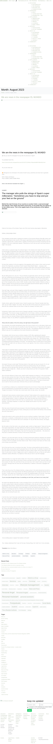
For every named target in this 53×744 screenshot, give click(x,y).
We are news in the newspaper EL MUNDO (21, 97)
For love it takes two (5, 569)
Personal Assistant (10, 597)
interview (5, 585)
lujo (42, 585)
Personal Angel (8, 592)
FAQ (2, 641)
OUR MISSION (35, 32)
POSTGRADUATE (36, 4)
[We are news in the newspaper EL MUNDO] (26, 124)
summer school (28, 606)
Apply (2, 622)
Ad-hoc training (4, 618)
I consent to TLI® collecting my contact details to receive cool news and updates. (40, 707)
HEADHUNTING (36, 27)
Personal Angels (22, 592)
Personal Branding (5, 603)
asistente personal (43, 578)
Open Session (4, 673)
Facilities (3, 639)
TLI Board (3, 692)
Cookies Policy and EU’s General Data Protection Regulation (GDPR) (15, 633)
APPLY (34, 12)
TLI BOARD (35, 37)
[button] (39, 44)
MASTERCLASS (36, 7)
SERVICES (32, 26)
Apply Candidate (4, 626)
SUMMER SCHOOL (36, 9)
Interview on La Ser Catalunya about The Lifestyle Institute (13, 563)
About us (3, 616)
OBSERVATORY (36, 18)
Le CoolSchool (4, 664)
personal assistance (42, 592)
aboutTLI (18, 578)
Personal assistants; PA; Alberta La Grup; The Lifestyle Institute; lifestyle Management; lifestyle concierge (22, 600)
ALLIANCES (35, 23)
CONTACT (34, 40)
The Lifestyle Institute (9, 610)
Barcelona (14, 553)
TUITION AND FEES (37, 13)
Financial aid (4, 645)
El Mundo (27, 553)
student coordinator (6, 606)
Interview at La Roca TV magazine (8, 570)
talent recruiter (43, 606)
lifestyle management (42, 553)
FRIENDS (34, 21)
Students (3, 686)
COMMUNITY (33, 41)
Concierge (21, 553)
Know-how (12, 585)
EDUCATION (33, 3)
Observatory (4, 671)
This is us (3, 690)
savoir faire (30, 603)
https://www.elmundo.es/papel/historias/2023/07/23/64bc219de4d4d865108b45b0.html (23, 162)
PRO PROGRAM (36, 6)
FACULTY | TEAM (36, 38)
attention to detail (5, 581)
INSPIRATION (35, 20)
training (29, 610)
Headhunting (4, 652)
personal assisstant (33, 592)
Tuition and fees (4, 694)
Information (3, 656)
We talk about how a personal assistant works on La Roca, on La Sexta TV (17, 567)
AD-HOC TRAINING (37, 29)
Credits (2, 635)
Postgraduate (15, 603)
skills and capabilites (37, 603)
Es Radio (34, 553)
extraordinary (44, 581)
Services (3, 683)
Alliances (3, 620)
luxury (47, 585)
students (14, 607)
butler (19, 581)
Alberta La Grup (5, 553)
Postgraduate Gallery (5, 679)
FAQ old (3, 643)
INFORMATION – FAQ (37, 15)
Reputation (24, 603)
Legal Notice (4, 666)
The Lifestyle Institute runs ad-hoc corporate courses (12, 565)
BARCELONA (35, 34)
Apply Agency (4, 624)
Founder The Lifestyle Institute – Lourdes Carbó (11, 647)
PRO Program (4, 681)
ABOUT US (32, 31)
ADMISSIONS (33, 10)
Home (2, 654)
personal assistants (16, 555)
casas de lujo (25, 581)
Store (2, 685)
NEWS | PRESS (36, 24)
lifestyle (17, 585)
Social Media (25, 555)
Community (3, 630)
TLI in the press (22, 610)
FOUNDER (34, 35)
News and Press (5, 555)
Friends (2, 648)
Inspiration (3, 658)
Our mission (3, 675)
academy (24, 578)
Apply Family (4, 628)
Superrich (33, 555)
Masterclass (3, 667)
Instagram (3, 660)
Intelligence (3, 662)
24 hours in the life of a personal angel (8, 578)
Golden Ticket (4, 650)
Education (3, 637)
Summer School (4, 688)
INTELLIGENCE (33, 17)
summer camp (21, 606)
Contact (3, 631)
